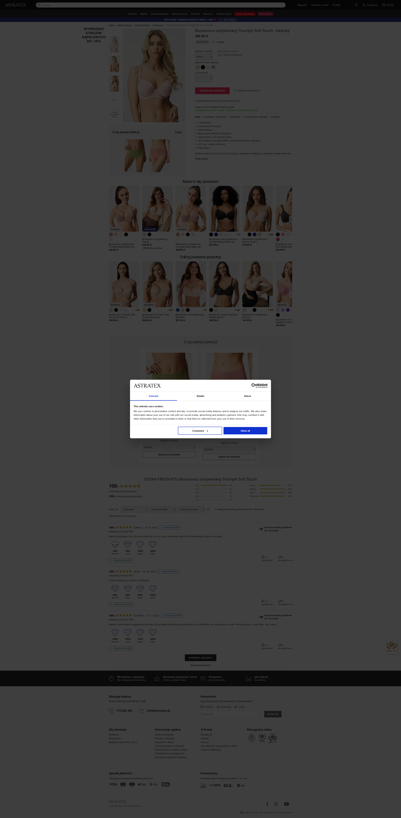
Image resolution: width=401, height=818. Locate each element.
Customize (198, 430)
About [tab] (247, 396)
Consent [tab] (153, 396)
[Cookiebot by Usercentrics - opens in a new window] (254, 385)
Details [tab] (200, 396)
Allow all (245, 430)
